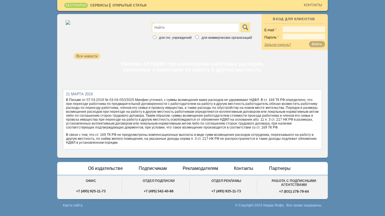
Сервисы (99, 5)
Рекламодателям (200, 168)
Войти (317, 44)
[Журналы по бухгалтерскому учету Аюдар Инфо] (103, 29)
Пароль (270, 37)
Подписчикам (153, 168)
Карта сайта (73, 205)
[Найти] (245, 27)
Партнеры (280, 168)
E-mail (269, 30)
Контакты (313, 5)
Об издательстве (105, 168)
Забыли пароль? (277, 45)
